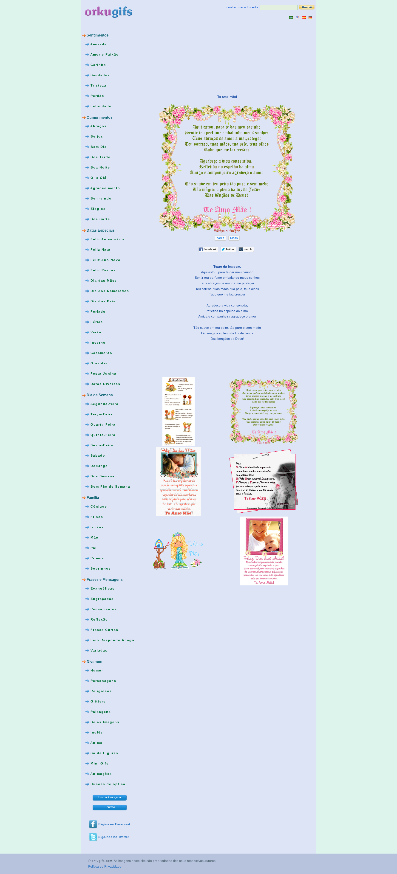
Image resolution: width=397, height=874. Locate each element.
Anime (95, 743)
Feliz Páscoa (102, 270)
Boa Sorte (99, 219)
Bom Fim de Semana (109, 486)
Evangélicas (102, 588)
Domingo (98, 465)
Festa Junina (102, 373)
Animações (100, 774)
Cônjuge (98, 506)
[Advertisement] (180, 57)
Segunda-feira (104, 403)
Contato (110, 807)
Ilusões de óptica (107, 784)
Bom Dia (98, 147)
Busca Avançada (109, 797)
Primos (96, 558)
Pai (93, 548)
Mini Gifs (99, 763)
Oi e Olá (98, 178)
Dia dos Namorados (109, 290)
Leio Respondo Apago (111, 640)
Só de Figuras (103, 753)
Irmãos (96, 527)
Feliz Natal (100, 249)
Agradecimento (104, 188)
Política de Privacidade (104, 866)
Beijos (96, 136)
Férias (96, 321)
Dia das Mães (103, 280)
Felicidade (100, 106)
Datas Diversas (104, 383)
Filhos (96, 517)
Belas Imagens (104, 722)
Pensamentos (103, 609)
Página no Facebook (114, 824)
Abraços (98, 126)
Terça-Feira (101, 414)
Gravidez (98, 363)
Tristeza (97, 85)
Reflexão (98, 619)
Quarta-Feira (102, 424)
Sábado (97, 455)
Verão (95, 332)
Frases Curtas (103, 630)
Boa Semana (102, 476)
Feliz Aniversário (106, 239)
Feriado (97, 311)
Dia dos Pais (102, 301)
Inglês (96, 732)
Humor (96, 670)
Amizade (98, 44)
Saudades (99, 75)
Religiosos (100, 691)
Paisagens (100, 712)
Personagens (102, 681)
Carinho (97, 65)
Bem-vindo (100, 198)
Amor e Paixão (104, 54)
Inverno (97, 342)
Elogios (97, 209)
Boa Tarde (100, 157)
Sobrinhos (100, 568)
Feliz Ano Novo (105, 259)
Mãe (93, 537)
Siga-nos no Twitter (113, 837)
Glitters (97, 701)
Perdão (96, 96)
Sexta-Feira (101, 445)
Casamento (100, 352)
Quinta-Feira (102, 434)
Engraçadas (101, 599)
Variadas (98, 650)
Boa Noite (99, 167)
